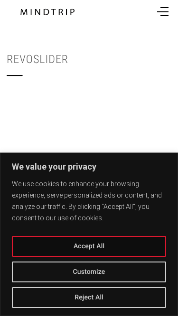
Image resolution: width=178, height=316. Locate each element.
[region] (89, 234)
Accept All (89, 246)
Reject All (89, 297)
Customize (89, 272)
